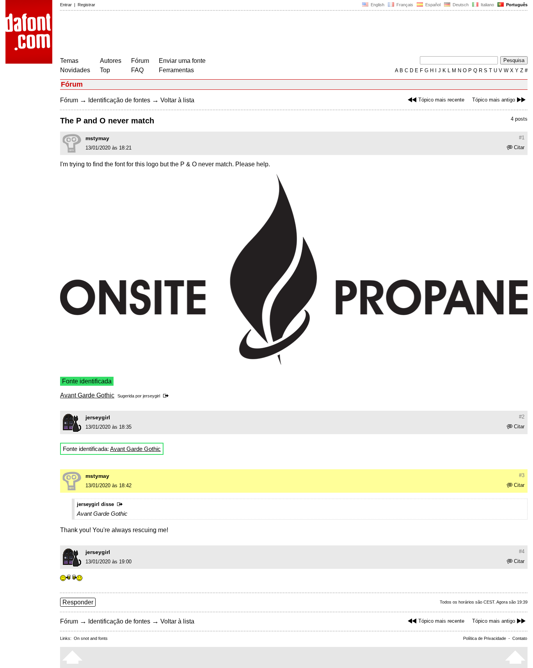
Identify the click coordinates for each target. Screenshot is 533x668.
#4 (521, 551)
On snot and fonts (91, 638)
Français (404, 4)
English (377, 4)
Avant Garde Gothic (87, 395)
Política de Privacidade (484, 638)
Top (105, 70)
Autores (110, 60)
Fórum (140, 60)
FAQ (137, 70)
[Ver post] (167, 396)
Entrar (66, 4)
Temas (69, 60)
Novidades (75, 70)
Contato (519, 638)
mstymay (97, 138)
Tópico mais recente (441, 100)
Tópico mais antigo (493, 100)
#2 (521, 417)
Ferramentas (176, 70)
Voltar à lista (177, 100)
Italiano (486, 4)
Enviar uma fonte (182, 60)
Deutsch (460, 4)
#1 (521, 138)
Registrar (86, 4)
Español (432, 4)
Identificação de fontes (119, 100)
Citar (519, 147)
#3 (521, 475)
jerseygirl (151, 396)
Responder (77, 602)
